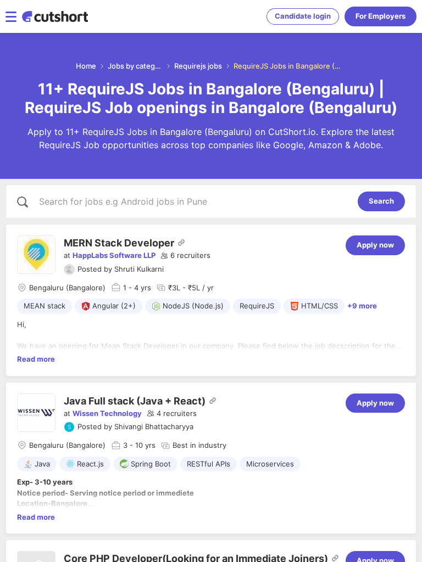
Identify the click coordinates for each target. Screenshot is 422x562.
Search (381, 200)
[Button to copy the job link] (181, 242)
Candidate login (303, 16)
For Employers (381, 16)
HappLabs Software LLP (114, 255)
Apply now (375, 244)
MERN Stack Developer (119, 243)
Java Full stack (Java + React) (135, 401)
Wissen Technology (107, 413)
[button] (185, 255)
